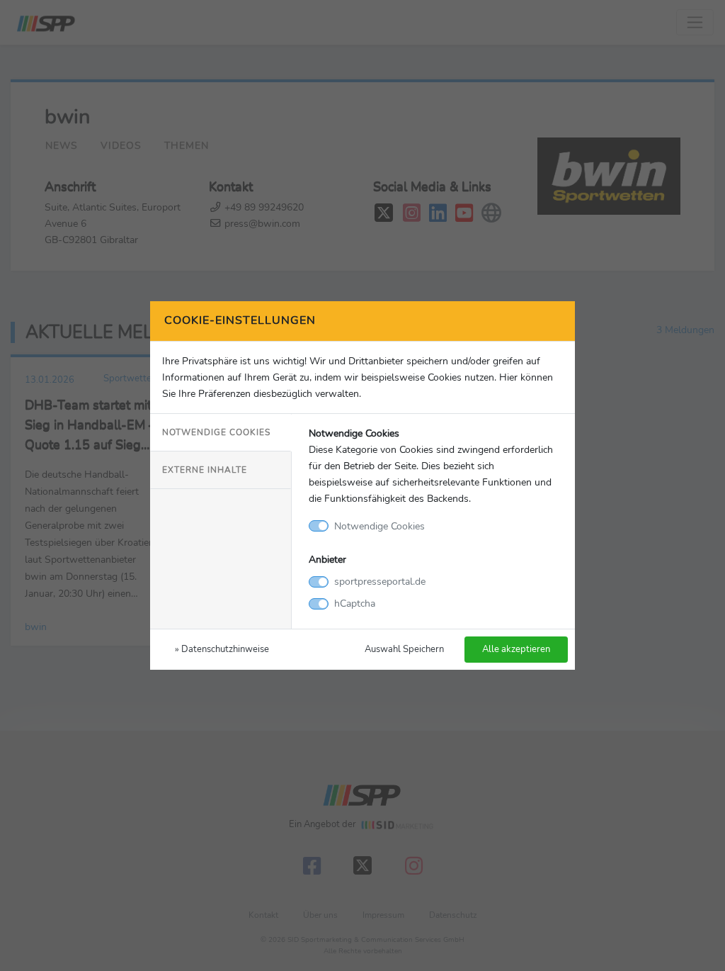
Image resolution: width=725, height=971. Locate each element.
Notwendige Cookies (216, 432)
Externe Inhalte (204, 470)
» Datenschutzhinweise (222, 649)
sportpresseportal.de (380, 581)
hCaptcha (354, 603)
